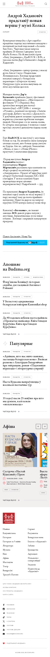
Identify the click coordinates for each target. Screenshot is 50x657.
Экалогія (32, 564)
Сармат (31, 529)
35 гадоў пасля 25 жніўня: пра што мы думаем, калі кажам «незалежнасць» (23, 401)
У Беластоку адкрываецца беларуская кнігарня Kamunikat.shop (25, 303)
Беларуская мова (35, 537)
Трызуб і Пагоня (10, 574)
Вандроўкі (7, 570)
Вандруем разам (38, 277)
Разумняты (33, 533)
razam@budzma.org (15, 634)
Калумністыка (9, 533)
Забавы (31, 545)
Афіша (6, 558)
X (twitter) (11, 621)
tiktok (9, 617)
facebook (10, 605)
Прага (6, 489)
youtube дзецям (13, 630)
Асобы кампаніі (9, 587)
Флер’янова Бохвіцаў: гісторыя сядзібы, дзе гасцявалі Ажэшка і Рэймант (21, 285)
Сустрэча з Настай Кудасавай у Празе (14, 473)
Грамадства (16, 277)
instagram (11, 609)
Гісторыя (26, 277)
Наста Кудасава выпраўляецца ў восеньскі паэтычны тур (22, 383)
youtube (10, 625)
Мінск (43, 492)
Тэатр (5, 566)
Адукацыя (32, 553)
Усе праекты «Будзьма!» (13, 591)
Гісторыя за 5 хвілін (12, 541)
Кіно (5, 553)
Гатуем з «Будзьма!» (37, 541)
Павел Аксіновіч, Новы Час (17, 236)
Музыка (6, 549)
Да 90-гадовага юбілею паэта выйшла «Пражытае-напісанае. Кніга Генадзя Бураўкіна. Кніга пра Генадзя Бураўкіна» (25, 322)
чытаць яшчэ (9, 334)
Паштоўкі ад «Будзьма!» (34, 570)
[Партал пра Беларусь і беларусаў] (25, 3)
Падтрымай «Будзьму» (16, 643)
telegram (10, 613)
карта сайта (8, 594)
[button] (44, 426)
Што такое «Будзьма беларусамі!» (17, 584)
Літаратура (42, 32)
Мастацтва (8, 562)
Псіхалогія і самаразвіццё (34, 559)
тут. (41, 184)
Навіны (6, 529)
